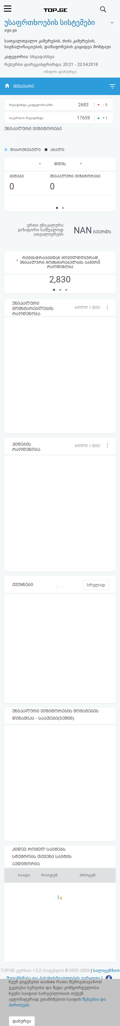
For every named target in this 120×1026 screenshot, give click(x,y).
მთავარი (23, 86)
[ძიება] (103, 9)
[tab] (60, 23)
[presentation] (40, 163)
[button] (89, 307)
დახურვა (22, 1021)
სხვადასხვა (42, 56)
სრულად (96, 585)
